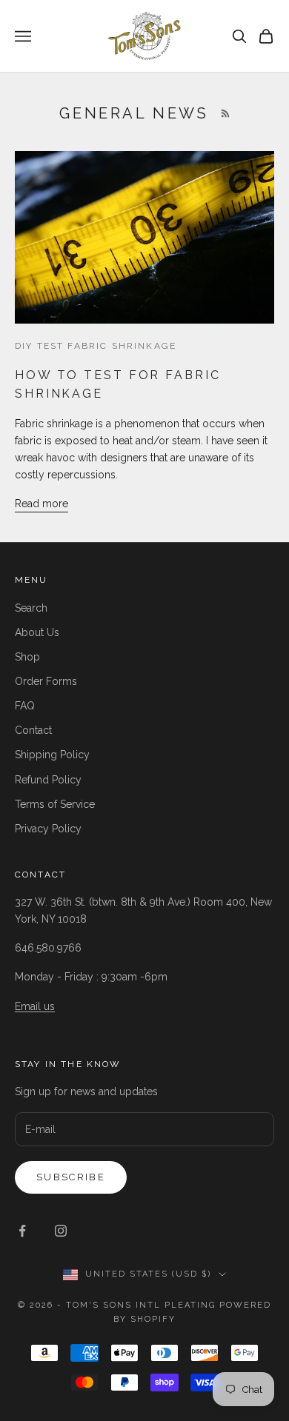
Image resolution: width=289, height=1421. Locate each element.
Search (31, 608)
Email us (35, 1006)
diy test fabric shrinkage (95, 346)
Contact (33, 730)
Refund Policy (48, 780)
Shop (27, 657)
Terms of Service (55, 804)
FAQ (25, 706)
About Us (37, 632)
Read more (41, 503)
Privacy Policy (48, 829)
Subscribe (70, 1177)
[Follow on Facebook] (22, 1230)
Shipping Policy (52, 754)
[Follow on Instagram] (60, 1230)
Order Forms (46, 681)
